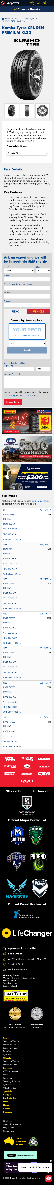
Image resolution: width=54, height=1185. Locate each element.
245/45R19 (45, 717)
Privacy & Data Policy (17, 1178)
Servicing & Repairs (11, 1081)
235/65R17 (45, 544)
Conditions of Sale (33, 1178)
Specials (7, 1091)
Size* (6, 267)
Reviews (7, 1112)
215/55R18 (45, 579)
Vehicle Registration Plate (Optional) (14, 364)
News (6, 1105)
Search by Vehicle (11, 1041)
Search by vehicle (40, 500)
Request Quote (12, 402)
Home (7, 18)
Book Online (9, 1098)
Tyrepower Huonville (29, 9)
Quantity (39, 267)
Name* (7, 275)
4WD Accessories (10, 1071)
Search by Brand (10, 1048)
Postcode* (8, 301)
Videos (6, 1108)
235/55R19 (45, 683)
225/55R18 (45, 613)
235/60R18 (45, 648)
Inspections (7, 1078)
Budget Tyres (8, 1127)
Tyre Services (8, 1084)
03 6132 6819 (15, 964)
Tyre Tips (7, 1054)
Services (7, 1068)
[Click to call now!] (32, 3)
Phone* (18, 284)
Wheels (7, 1058)
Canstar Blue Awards (12, 1124)
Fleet (5, 1101)
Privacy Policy (9, 395)
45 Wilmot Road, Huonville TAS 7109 (27, 959)
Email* (7, 292)
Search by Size (9, 1044)
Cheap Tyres (8, 1131)
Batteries (6, 1074)
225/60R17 (45, 510)
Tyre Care (7, 1051)
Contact (7, 1094)
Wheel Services (9, 1088)
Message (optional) (12, 374)
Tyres (6, 1038)
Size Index (7, 1121)
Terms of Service (26, 395)
